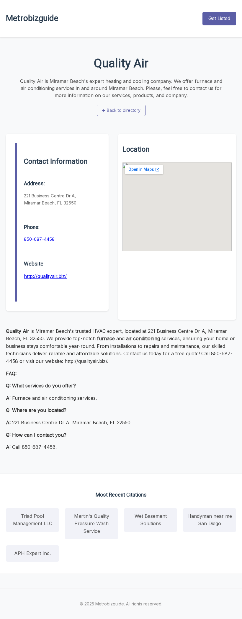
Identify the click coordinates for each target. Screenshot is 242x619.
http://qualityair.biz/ (45, 276)
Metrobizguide (32, 18)
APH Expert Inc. (32, 553)
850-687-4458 (39, 239)
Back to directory (121, 110)
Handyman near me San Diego (209, 520)
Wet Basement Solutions (151, 520)
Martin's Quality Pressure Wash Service (91, 523)
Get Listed (219, 18)
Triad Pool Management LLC (32, 520)
